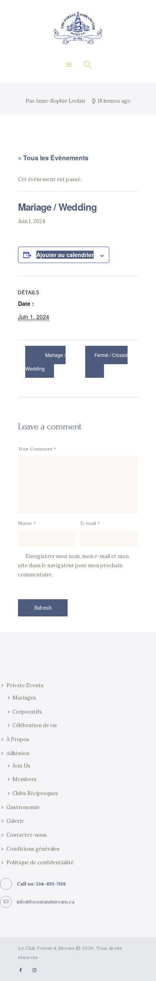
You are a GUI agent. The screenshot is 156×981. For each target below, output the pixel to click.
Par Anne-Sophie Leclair (56, 101)
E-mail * (90, 523)
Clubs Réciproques (35, 793)
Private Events (25, 685)
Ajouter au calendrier (65, 255)
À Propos (17, 739)
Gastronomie (23, 807)
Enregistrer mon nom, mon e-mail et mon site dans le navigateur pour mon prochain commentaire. (73, 565)
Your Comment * (37, 449)
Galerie (15, 821)
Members (24, 779)
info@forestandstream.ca (45, 902)
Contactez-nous (26, 834)
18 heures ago (114, 101)
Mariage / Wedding (45, 361)
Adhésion (17, 753)
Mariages (24, 697)
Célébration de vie (34, 725)
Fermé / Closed (111, 354)
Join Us (21, 765)
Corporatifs (27, 711)
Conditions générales (33, 848)
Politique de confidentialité (40, 862)
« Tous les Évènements (53, 157)
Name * (27, 523)
